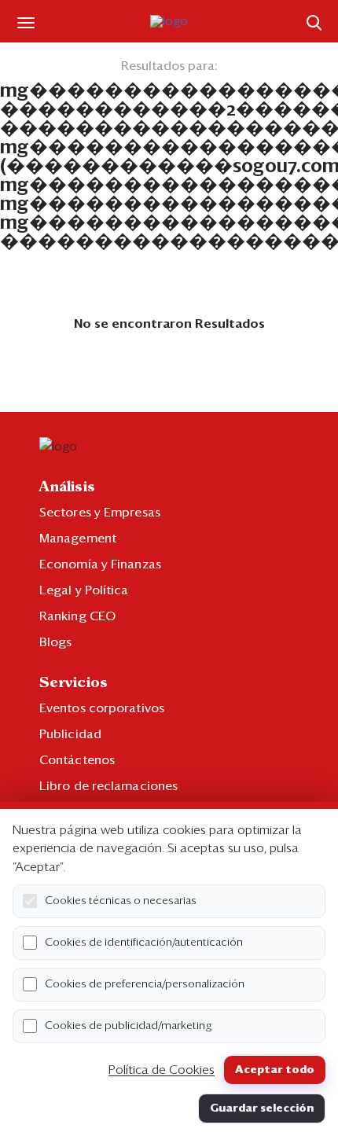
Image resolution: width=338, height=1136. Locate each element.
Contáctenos (77, 760)
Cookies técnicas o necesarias (121, 900)
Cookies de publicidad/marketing (128, 1025)
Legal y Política (84, 590)
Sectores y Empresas (99, 512)
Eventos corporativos (101, 708)
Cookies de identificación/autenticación (144, 942)
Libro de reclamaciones (108, 786)
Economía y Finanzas (100, 564)
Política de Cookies (161, 1070)
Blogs (55, 642)
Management (77, 538)
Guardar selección (262, 1108)
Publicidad (70, 734)
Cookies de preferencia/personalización (144, 984)
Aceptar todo (274, 1069)
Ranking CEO (77, 616)
